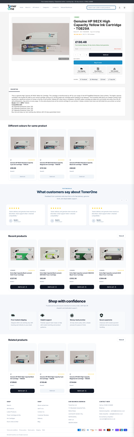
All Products (36, 7)
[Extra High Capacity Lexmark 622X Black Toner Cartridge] (112, 254)
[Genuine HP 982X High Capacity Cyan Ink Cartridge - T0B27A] (52, 358)
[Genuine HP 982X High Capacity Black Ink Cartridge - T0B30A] (22, 358)
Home (21, 7)
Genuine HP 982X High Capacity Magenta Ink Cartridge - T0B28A (80, 377)
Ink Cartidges (11, 418)
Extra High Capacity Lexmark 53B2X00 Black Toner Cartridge (82, 274)
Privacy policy (22, 430)
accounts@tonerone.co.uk (107, 419)
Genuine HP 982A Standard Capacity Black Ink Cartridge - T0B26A (81, 163)
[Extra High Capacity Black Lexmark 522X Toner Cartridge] (22, 254)
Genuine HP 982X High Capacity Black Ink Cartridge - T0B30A (22, 377)
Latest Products (11, 412)
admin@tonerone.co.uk (118, 411)
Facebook (84, 79)
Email (103, 79)
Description (14, 89)
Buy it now (98, 63)
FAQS (43, 430)
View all (121, 236)
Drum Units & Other (12, 421)
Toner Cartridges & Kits (14, 415)
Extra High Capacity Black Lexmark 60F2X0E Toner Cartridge (51, 274)
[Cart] (124, 7)
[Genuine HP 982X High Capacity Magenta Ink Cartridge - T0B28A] (82, 358)
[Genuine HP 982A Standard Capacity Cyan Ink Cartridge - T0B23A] (22, 143)
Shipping (38, 430)
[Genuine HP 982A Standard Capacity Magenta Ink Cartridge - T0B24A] (52, 143)
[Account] (120, 7)
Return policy (31, 430)
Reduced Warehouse (66, 7)
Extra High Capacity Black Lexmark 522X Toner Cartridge (21, 274)
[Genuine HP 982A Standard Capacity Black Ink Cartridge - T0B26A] (82, 143)
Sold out (105, 55)
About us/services (43, 405)
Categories (46, 7)
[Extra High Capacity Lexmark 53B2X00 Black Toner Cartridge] (82, 254)
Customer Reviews (43, 415)
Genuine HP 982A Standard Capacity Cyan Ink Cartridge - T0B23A (21, 163)
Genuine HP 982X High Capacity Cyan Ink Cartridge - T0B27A (51, 377)
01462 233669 (108, 405)
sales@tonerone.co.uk (116, 414)
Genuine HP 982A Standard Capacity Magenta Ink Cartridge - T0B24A (51, 163)
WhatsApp (95, 79)
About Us (27, 7)
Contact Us (56, 7)
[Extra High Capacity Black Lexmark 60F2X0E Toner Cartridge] (52, 254)
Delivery (40, 418)
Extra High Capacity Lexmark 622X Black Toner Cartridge (110, 274)
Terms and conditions (12, 430)
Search (9, 405)
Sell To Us (40, 408)
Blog (39, 421)
